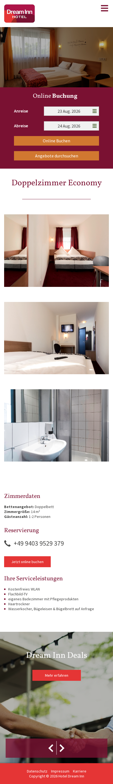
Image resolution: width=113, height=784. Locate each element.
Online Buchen (56, 140)
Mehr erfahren (56, 675)
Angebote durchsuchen (56, 155)
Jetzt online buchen (27, 561)
